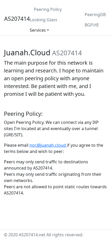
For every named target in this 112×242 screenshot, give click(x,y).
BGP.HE (92, 25)
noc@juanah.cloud (47, 145)
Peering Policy (48, 9)
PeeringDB (95, 14)
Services (38, 30)
